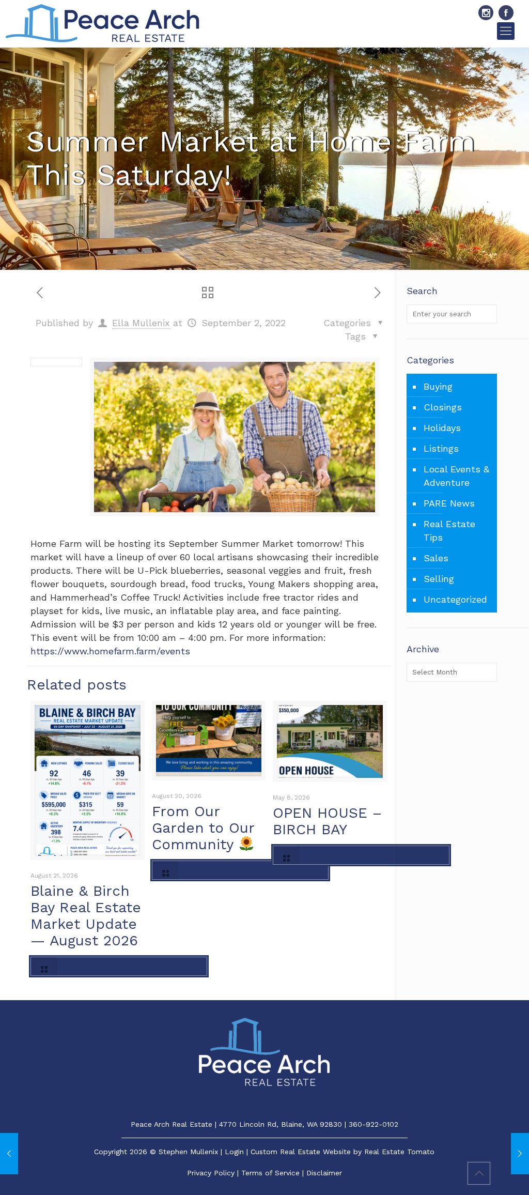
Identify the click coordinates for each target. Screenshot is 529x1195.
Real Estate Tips (449, 530)
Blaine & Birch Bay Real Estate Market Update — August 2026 (85, 915)
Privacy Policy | (214, 1173)
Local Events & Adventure (456, 476)
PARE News (449, 503)
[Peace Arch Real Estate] (102, 24)
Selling (439, 578)
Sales (436, 558)
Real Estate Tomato (399, 1151)
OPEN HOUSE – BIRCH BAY (327, 821)
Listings (441, 448)
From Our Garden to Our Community (203, 828)
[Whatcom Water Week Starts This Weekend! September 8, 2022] (520, 1153)
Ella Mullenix (141, 322)
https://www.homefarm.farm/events (110, 651)
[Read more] (118, 966)
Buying (438, 386)
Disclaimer (324, 1173)
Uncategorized (455, 599)
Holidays (442, 427)
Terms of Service (270, 1173)
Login (234, 1151)
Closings (443, 407)
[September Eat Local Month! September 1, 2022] (9, 1153)
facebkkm (506, 12)
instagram (485, 12)
